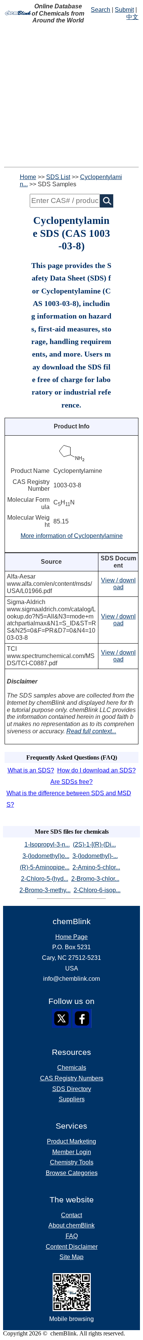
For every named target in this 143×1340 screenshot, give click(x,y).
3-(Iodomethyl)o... (45, 856)
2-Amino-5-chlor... (96, 867)
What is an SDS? (31, 770)
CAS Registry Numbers (71, 1078)
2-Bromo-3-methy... (45, 890)
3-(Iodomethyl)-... (95, 856)
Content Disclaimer (72, 1246)
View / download (118, 584)
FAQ (72, 1236)
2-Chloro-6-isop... (97, 890)
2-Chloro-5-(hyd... (44, 878)
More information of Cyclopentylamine (72, 536)
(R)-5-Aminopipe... (44, 867)
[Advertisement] (71, 95)
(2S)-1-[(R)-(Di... (94, 844)
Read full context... (91, 731)
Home (28, 177)
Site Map (71, 1257)
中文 (132, 17)
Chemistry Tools (71, 1162)
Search (100, 9)
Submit (124, 9)
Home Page (71, 937)
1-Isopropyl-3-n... (47, 844)
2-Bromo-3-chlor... (95, 878)
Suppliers (72, 1099)
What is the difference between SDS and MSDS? (68, 799)
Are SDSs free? (71, 782)
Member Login (71, 1152)
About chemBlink (71, 1225)
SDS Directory (71, 1089)
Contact (71, 1215)
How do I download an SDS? (96, 770)
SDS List (58, 177)
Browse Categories (72, 1173)
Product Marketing (71, 1141)
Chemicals (71, 1067)
